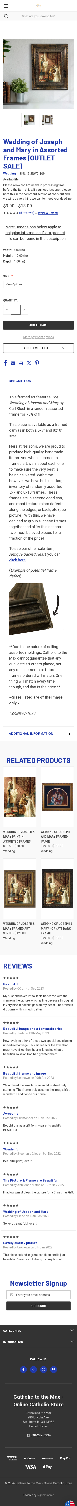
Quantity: (10, 300)
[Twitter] (29, 363)
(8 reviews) (27, 213)
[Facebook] (5, 363)
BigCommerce (45, 1495)
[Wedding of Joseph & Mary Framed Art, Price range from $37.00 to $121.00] (20, 888)
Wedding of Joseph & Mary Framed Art (19, 926)
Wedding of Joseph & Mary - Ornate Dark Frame (56, 928)
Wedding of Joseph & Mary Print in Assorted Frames (19, 836)
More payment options (38, 337)
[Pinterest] (37, 363)
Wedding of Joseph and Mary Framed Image (55, 836)
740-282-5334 (40, 1435)
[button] (46, 213)
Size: (6, 276)
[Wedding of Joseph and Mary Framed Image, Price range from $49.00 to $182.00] (57, 796)
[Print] (21, 363)
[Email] (13, 363)
